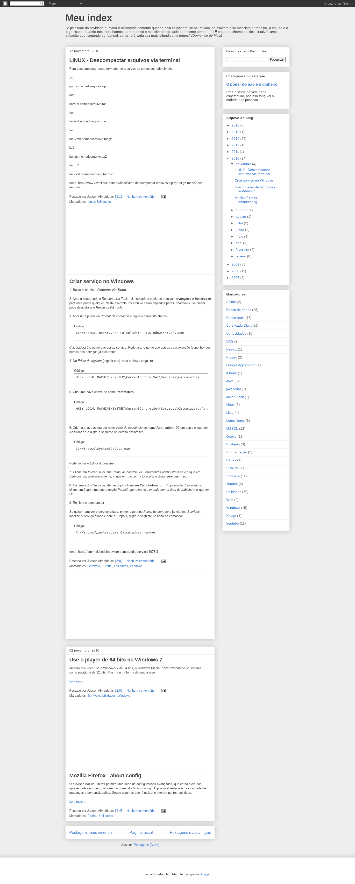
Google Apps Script (241, 365)
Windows (136, 566)
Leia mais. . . (78, 681)
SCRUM (232, 468)
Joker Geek (235, 397)
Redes (231, 460)
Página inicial (141, 832)
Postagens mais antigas (190, 832)
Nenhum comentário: (141, 196)
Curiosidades (236, 333)
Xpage (231, 516)
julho (240, 223)
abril (239, 243)
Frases (231, 357)
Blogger (205, 874)
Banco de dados (238, 310)
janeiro (241, 256)
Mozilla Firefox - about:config (105, 775)
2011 (236, 152)
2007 (236, 278)
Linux (91, 201)
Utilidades (104, 201)
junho (240, 230)
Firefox (92, 816)
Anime (231, 302)
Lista (230, 412)
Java (230, 381)
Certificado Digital (239, 325)
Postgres (233, 444)
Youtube (232, 523)
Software (94, 566)
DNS (229, 341)
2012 (236, 145)
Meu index (88, 18)
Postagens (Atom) (146, 845)
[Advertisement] (140, 240)
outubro (242, 210)
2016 (236, 125)
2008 (236, 271)
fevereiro (243, 250)
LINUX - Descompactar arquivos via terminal (124, 60)
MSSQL (232, 428)
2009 (236, 264)
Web (229, 500)
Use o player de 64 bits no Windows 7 (115, 660)
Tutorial (107, 566)
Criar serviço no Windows (101, 281)
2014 (236, 138)
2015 (236, 132)
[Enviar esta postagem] (163, 196)
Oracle (231, 436)
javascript (233, 389)
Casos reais (235, 318)
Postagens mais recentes (91, 832)
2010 (236, 158)
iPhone (231, 373)
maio (240, 236)
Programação (236, 452)
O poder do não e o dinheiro (251, 84)
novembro (244, 164)
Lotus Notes (235, 420)
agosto (241, 216)
